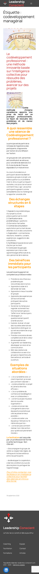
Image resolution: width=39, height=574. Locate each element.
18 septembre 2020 (12, 496)
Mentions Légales (19, 565)
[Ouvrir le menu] (31, 3)
